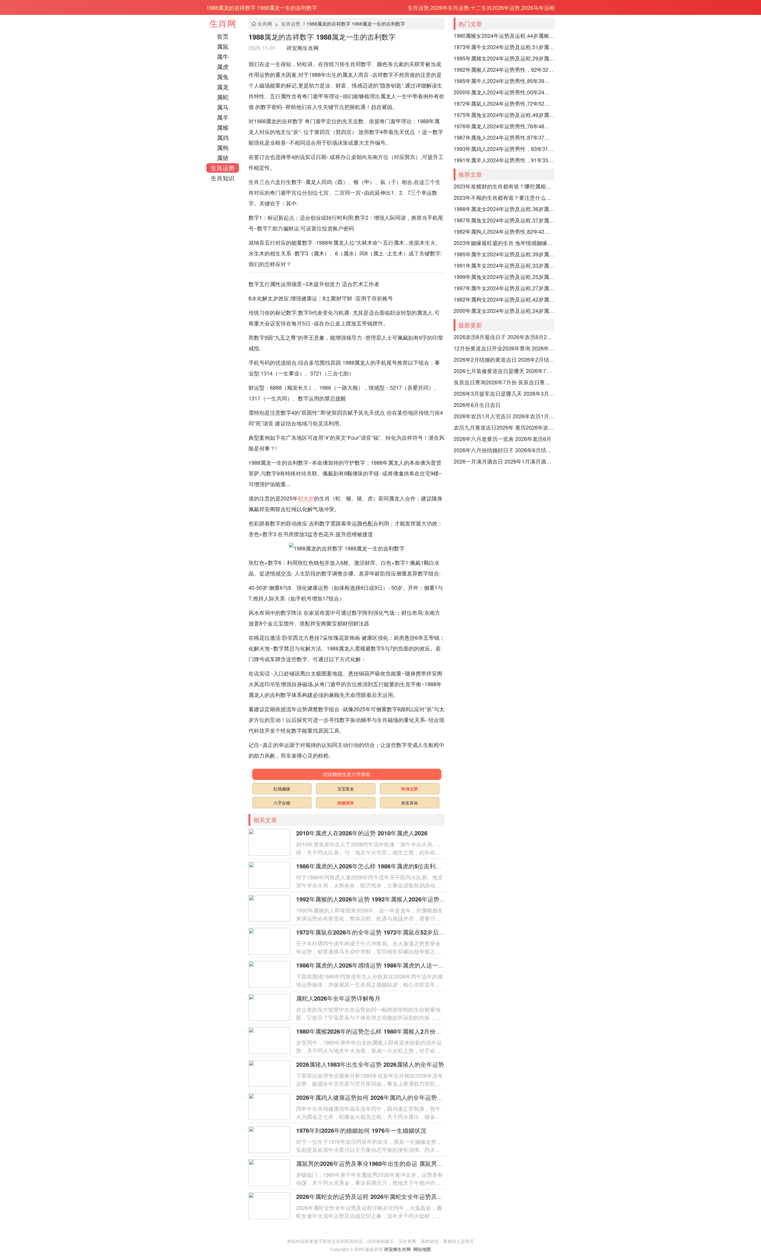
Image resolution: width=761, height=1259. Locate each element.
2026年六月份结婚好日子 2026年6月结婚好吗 (504, 450)
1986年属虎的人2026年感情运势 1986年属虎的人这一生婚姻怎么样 (385, 965)
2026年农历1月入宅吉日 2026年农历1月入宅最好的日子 (504, 416)
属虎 (223, 66)
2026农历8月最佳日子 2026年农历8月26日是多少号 (504, 337)
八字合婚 (281, 803)
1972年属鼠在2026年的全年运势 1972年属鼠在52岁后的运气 (376, 932)
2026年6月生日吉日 (477, 404)
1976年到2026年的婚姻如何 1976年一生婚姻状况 (361, 1130)
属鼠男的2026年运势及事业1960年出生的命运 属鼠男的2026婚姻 (382, 1163)
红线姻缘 (281, 789)
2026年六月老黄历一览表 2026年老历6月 (502, 438)
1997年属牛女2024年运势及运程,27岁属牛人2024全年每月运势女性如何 (504, 288)
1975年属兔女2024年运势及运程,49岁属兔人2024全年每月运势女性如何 (504, 114)
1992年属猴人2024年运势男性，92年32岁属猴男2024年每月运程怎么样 (504, 69)
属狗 (223, 147)
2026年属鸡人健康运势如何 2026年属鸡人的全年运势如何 (372, 1097)
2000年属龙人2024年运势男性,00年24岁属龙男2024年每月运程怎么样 (504, 92)
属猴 (223, 127)
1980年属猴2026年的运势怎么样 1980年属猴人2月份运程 (371, 1031)
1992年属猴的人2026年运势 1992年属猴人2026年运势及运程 (376, 899)
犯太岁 (306, 498)
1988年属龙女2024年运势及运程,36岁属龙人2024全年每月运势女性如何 (504, 209)
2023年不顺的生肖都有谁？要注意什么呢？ (504, 197)
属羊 (223, 117)
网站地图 (422, 1249)
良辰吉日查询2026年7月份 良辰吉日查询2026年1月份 (504, 382)
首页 (223, 36)
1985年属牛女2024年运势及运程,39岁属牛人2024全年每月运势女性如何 (504, 254)
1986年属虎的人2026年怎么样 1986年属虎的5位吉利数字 (371, 866)
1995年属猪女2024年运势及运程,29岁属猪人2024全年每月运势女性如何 (504, 58)
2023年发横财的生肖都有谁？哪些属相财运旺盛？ (504, 186)
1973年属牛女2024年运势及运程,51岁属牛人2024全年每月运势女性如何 (504, 47)
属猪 (223, 157)
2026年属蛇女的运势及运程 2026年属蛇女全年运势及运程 (372, 1196)
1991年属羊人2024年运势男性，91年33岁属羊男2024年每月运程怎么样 (504, 160)
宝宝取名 (345, 789)
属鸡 (223, 137)
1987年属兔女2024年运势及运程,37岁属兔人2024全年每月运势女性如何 (504, 220)
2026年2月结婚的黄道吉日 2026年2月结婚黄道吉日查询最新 (504, 359)
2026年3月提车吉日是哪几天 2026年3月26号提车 (504, 393)
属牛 (223, 56)
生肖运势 (223, 167)
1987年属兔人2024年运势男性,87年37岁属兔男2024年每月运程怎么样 (504, 137)
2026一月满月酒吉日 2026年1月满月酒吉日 (504, 461)
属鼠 (223, 46)
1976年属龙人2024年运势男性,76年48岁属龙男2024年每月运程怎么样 (504, 126)
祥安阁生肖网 (303, 48)
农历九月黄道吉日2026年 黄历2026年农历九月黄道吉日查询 (504, 427)
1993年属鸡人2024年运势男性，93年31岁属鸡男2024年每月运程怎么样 (504, 148)
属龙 (223, 86)
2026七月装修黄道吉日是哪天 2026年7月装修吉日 (504, 371)
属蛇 (223, 97)
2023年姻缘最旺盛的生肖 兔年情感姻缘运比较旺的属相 (504, 243)
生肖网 (222, 23)
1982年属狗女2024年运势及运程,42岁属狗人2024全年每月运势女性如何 (504, 299)
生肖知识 (223, 178)
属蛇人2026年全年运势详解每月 (338, 998)
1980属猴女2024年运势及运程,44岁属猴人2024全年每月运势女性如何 (504, 35)
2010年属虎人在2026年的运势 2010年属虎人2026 (361, 833)
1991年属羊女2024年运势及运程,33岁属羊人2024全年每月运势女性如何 (504, 265)
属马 (223, 107)
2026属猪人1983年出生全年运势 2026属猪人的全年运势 (370, 1064)
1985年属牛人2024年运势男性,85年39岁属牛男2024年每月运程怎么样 (504, 81)
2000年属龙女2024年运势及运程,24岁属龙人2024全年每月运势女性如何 (504, 310)
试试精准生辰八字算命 (346, 774)
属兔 (223, 76)
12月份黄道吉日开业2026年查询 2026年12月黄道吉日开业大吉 (504, 348)
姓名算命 (409, 803)
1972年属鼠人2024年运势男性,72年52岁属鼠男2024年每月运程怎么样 (504, 103)
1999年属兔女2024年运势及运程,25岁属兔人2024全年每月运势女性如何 (504, 276)
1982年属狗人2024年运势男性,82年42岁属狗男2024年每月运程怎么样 (504, 231)
